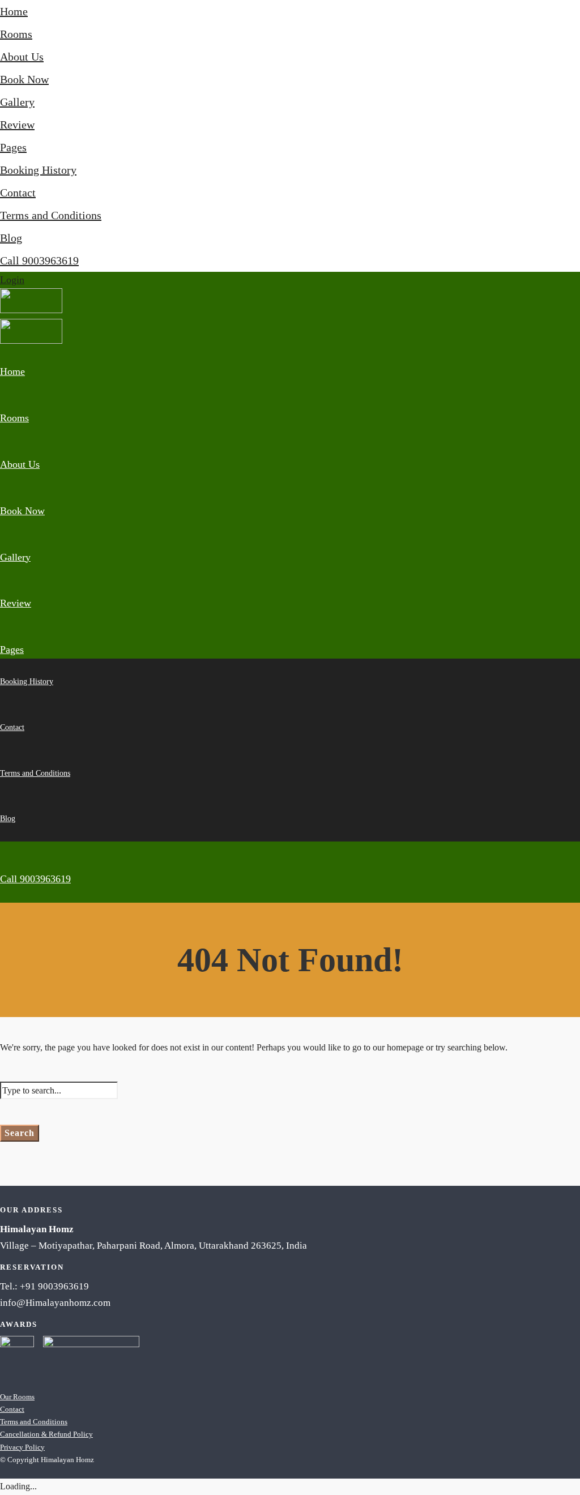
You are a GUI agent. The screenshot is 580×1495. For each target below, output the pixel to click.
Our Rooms (17, 1397)
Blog (11, 238)
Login (12, 279)
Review (17, 124)
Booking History (38, 170)
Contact (18, 192)
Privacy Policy (22, 1447)
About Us (22, 56)
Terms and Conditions (50, 215)
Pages (13, 147)
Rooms (16, 34)
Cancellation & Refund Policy (46, 1434)
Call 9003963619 (39, 260)
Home (14, 11)
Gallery (17, 102)
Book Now (24, 79)
